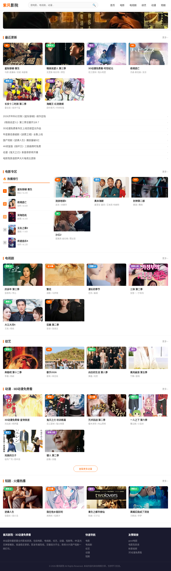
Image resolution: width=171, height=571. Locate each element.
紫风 (10, 5)
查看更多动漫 (85, 469)
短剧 (163, 5)
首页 (112, 5)
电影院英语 (133, 544)
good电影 (132, 541)
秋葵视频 (132, 548)
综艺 (144, 5)
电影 (122, 5)
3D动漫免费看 (135, 552)
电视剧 (133, 5)
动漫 (153, 5)
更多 (165, 37)
